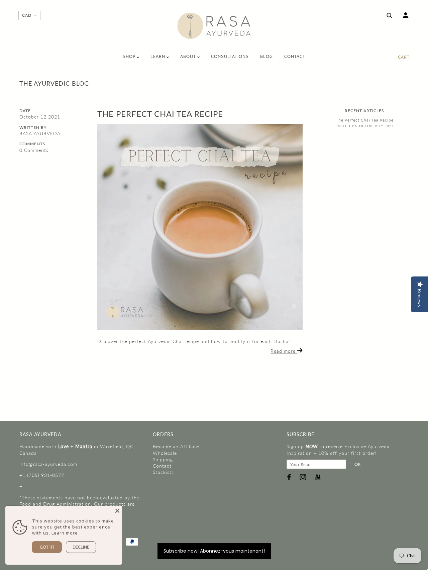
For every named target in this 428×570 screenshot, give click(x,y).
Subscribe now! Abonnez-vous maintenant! (214, 551)
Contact (162, 466)
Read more (284, 351)
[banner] (214, 26)
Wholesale (165, 453)
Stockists (163, 472)
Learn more (64, 533)
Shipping (163, 459)
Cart (404, 57)
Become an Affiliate (176, 446)
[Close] (117, 510)
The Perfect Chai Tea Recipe (160, 113)
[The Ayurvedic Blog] (200, 227)
